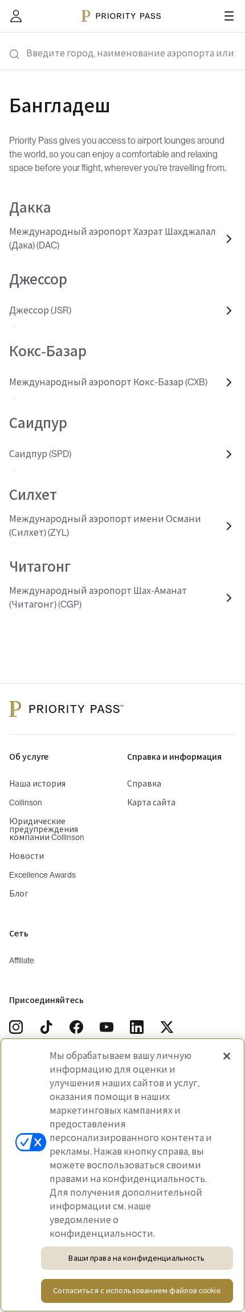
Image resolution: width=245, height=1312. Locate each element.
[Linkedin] (137, 1027)
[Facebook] (76, 1027)
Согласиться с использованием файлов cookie (136, 1290)
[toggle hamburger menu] (229, 16)
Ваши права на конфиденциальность (136, 1258)
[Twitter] (167, 1027)
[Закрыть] (226, 1056)
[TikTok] (46, 1027)
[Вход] (16, 16)
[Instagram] (16, 1027)
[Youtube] (106, 1027)
